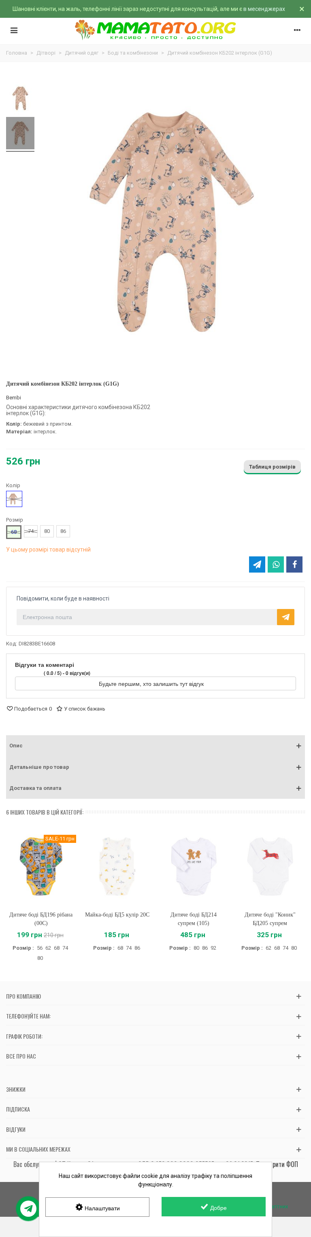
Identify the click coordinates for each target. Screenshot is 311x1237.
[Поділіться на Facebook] (294, 564)
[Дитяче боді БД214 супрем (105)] (194, 866)
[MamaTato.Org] (156, 29)
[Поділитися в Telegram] (257, 564)
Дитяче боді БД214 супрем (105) (193, 919)
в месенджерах (264, 9)
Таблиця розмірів (272, 467)
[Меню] (13, 30)
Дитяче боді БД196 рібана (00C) (40, 919)
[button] (155, 745)
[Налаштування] (297, 30)
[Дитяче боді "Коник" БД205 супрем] (270, 866)
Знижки (16, 1089)
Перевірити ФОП (277, 1164)
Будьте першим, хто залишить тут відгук (152, 683)
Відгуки (16, 1129)
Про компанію (23, 996)
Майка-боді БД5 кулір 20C (117, 915)
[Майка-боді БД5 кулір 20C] (118, 866)
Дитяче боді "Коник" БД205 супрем (270, 919)
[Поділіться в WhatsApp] (276, 564)
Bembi (13, 398)
